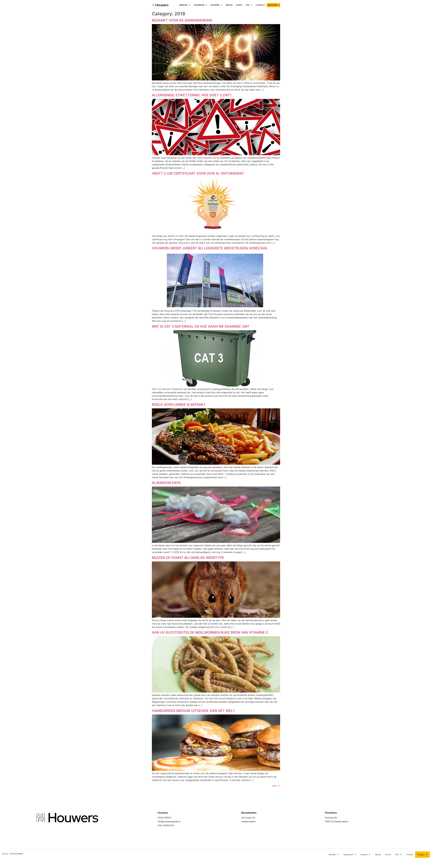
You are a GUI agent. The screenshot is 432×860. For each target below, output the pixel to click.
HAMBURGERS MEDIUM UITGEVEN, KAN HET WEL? (193, 711)
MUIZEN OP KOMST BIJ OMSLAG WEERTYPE (188, 558)
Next (276, 785)
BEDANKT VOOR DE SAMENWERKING (182, 20)
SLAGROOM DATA (166, 483)
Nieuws (229, 5)
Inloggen (272, 5)
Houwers (215, 5)
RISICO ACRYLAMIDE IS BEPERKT (179, 405)
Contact (260, 5)
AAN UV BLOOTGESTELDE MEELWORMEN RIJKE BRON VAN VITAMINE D (210, 632)
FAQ (247, 5)
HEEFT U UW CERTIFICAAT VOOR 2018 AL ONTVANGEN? (198, 173)
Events (239, 5)
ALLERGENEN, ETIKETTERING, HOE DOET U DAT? (192, 95)
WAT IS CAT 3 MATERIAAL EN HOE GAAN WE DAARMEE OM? (200, 326)
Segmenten (199, 5)
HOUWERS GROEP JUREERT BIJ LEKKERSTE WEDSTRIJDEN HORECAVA (209, 248)
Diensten (183, 5)
